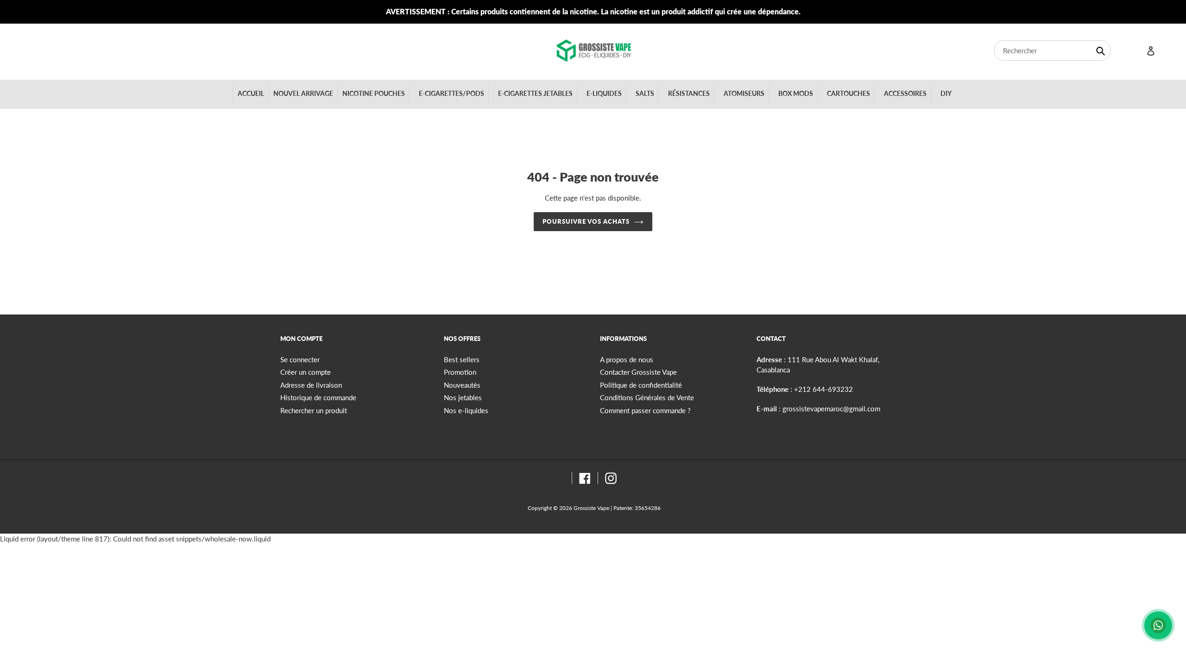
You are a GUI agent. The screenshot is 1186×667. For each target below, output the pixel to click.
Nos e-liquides (466, 410)
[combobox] (1052, 50)
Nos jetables (463, 397)
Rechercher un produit (313, 410)
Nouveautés (462, 385)
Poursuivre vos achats (586, 221)
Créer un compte (305, 372)
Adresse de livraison (311, 385)
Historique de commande (318, 397)
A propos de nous (626, 359)
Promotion (460, 372)
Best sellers (461, 359)
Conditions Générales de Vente (647, 397)
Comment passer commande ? (645, 410)
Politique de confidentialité (641, 385)
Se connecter (300, 359)
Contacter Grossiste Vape (638, 372)
